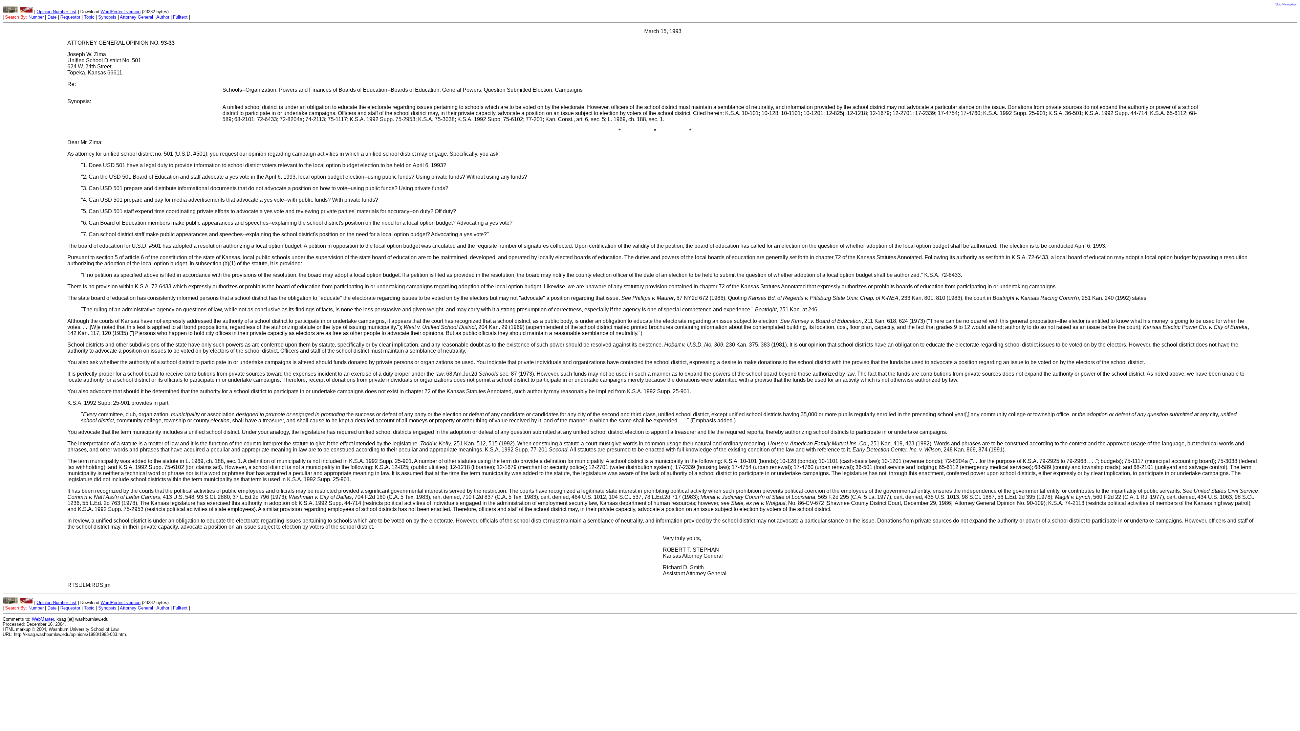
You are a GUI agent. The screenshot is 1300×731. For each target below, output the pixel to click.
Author (162, 17)
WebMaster (43, 619)
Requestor (70, 17)
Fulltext (180, 17)
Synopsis (107, 17)
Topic (89, 17)
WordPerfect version (120, 11)
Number (36, 17)
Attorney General (136, 17)
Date (52, 17)
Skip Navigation (1286, 4)
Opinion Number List (57, 11)
